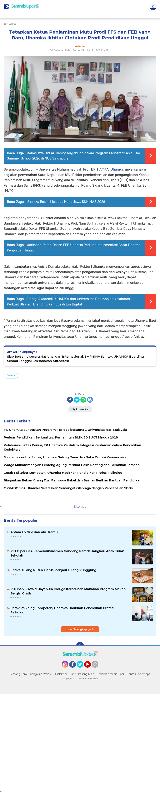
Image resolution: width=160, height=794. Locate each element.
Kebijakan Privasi (40, 674)
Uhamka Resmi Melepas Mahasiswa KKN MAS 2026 (65, 202)
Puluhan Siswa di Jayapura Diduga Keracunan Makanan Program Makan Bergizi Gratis (68, 591)
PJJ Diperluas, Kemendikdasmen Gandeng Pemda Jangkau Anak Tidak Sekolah (67, 553)
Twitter (82, 669)
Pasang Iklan (86, 674)
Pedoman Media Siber (110, 674)
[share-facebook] (70, 400)
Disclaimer (60, 674)
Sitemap (80, 507)
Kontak (131, 674)
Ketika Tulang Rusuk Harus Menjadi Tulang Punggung (53, 570)
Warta (11, 375)
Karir (73, 674)
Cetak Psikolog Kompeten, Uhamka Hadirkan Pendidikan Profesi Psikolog (62, 610)
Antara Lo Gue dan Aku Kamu (34, 532)
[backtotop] (80, 645)
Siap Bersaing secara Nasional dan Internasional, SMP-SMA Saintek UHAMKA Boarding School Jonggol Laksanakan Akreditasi (75, 358)
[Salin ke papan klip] (90, 400)
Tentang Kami (19, 674)
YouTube (90, 669)
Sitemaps (144, 674)
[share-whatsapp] (83, 400)
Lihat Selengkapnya (79, 629)
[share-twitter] (77, 400)
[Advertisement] (80, 742)
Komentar (82, 409)
